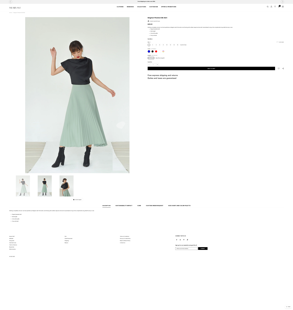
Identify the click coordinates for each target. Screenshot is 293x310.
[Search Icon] (267, 6)
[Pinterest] (184, 239)
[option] (146, 1)
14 (174, 44)
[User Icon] (271, 6)
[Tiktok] (187, 239)
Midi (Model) (151, 58)
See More (150, 39)
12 (170, 44)
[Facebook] (176, 239)
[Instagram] (180, 239)
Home (10, 12)
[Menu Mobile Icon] (283, 7)
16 (177, 44)
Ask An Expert (78, 199)
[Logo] (18, 7)
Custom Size (183, 44)
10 (166, 44)
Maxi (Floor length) (160, 58)
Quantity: (150, 62)
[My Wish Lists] (275, 6)
